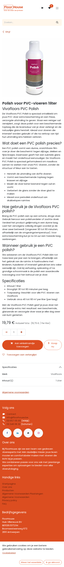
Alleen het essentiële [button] (31, 562)
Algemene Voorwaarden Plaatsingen (22, 493)
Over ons (7, 487)
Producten (8, 490)
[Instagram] (38, 433)
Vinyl (7, 31)
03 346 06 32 (13, 424)
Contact (11, 414)
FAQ (4, 503)
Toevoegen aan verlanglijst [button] (21, 354)
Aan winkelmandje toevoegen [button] (24, 345)
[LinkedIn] (17, 433)
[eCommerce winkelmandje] (42, 8)
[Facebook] (7, 433)
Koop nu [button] (54, 345)
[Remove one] (6, 332)
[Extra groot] (28, 433)
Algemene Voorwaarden (15, 497)
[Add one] (21, 332)
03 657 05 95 (14, 420)
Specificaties (9, 367)
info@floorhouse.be (17, 417)
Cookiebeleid (9, 552)
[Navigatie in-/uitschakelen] (57, 8)
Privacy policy (9, 500)
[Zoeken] (57, 22)
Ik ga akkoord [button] (53, 562)
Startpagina (9, 483)
